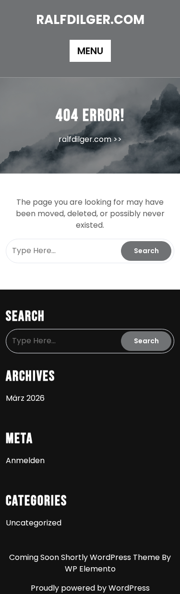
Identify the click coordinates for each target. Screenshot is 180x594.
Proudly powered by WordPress (90, 588)
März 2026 (25, 398)
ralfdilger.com (90, 19)
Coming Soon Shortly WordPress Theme (85, 557)
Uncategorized (33, 522)
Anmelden (25, 460)
